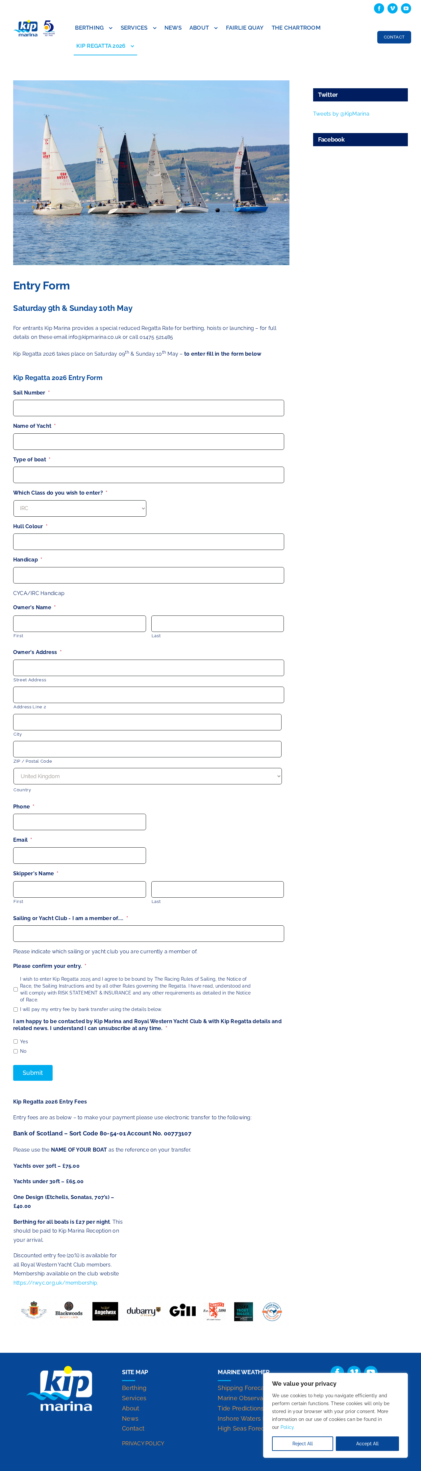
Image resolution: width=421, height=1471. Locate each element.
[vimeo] (392, 8)
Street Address (29, 679)
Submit (33, 1072)
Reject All (302, 1443)
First (18, 635)
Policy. (288, 1427)
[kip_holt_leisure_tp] (35, 21)
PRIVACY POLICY (143, 1443)
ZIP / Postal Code (32, 761)
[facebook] (379, 8)
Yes (24, 1041)
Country (22, 789)
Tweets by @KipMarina (341, 114)
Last (156, 635)
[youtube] (406, 8)
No (23, 1051)
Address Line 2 (29, 706)
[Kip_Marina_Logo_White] (59, 1368)
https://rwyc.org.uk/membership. (55, 1283)
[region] (335, 1415)
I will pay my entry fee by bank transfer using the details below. (91, 1009)
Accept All (367, 1443)
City (17, 734)
